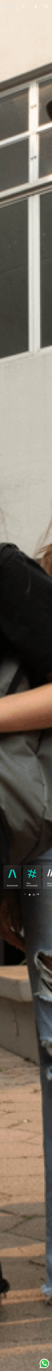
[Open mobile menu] (46, 6)
